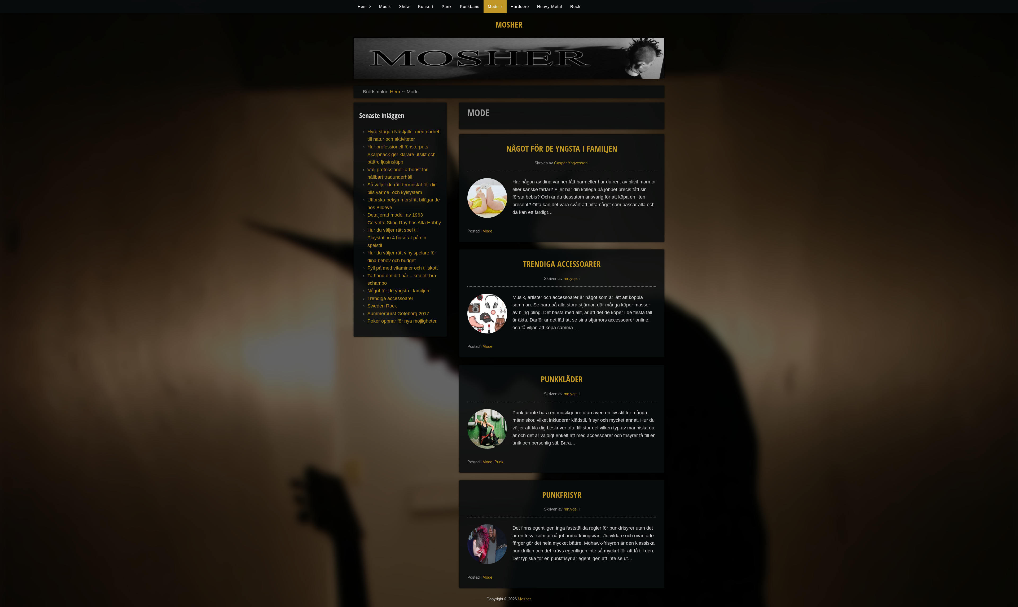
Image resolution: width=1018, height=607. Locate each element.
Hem (362, 6)
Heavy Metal (549, 6)
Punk (447, 6)
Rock (575, 6)
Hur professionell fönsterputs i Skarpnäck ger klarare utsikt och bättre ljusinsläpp (401, 154)
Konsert (425, 6)
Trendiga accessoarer (562, 263)
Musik (385, 6)
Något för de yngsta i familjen (561, 148)
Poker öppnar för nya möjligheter (402, 321)
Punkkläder (562, 379)
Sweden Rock (382, 306)
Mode (493, 6)
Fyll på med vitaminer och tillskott (402, 268)
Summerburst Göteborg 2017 (398, 313)
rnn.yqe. (571, 278)
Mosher (509, 24)
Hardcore (520, 6)
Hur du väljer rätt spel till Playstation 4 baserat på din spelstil (396, 237)
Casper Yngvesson (570, 163)
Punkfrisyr (562, 494)
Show (404, 6)
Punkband (470, 6)
